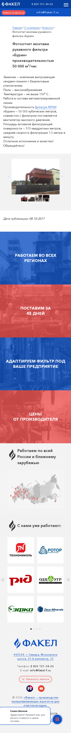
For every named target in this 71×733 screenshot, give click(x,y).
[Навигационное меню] (66, 5)
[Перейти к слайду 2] (34, 629)
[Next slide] (62, 176)
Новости (47, 27)
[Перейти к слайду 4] (40, 629)
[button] (14, 12)
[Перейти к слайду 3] (37, 629)
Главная (17, 27)
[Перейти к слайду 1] (31, 629)
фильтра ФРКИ (45, 107)
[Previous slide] (9, 176)
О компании (32, 27)
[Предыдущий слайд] (3, 580)
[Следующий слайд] (68, 580)
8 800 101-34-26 (42, 4)
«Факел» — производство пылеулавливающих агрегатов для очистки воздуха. (35, 701)
